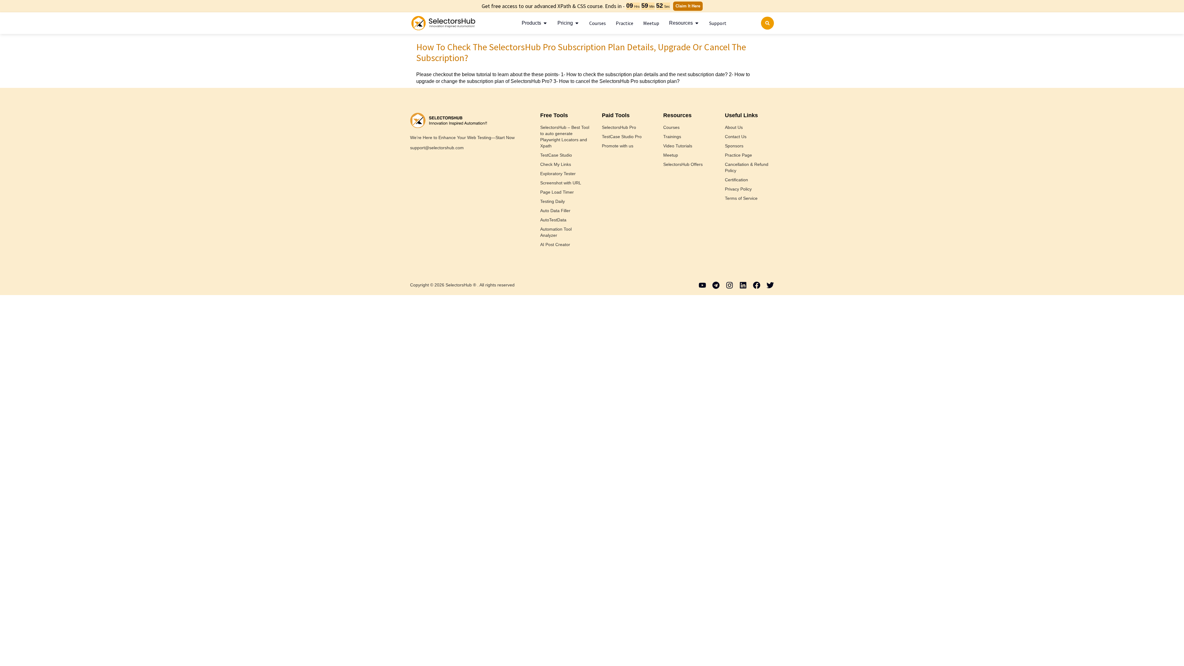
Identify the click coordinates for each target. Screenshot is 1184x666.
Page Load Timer (557, 192)
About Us (734, 127)
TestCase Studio (556, 155)
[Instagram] (729, 285)
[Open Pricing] (576, 23)
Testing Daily (552, 201)
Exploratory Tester (558, 173)
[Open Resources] (696, 23)
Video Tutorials (677, 145)
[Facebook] (756, 285)
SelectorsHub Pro (619, 127)
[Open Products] (545, 23)
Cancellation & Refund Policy (746, 167)
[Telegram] (716, 285)
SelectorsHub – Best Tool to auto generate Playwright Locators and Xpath (564, 136)
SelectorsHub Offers (683, 164)
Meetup (670, 155)
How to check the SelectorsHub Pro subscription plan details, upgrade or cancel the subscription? (581, 52)
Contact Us (735, 136)
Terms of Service (741, 198)
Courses (671, 127)
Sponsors (734, 145)
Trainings (672, 136)
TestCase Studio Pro (622, 136)
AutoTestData (553, 219)
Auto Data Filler (555, 210)
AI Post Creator (555, 244)
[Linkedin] (743, 285)
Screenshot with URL (560, 182)
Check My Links (555, 164)
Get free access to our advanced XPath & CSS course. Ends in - (553, 6)
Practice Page (738, 155)
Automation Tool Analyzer (556, 232)
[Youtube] (702, 285)
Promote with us (617, 145)
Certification (736, 179)
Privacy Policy (738, 189)
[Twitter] (770, 285)
